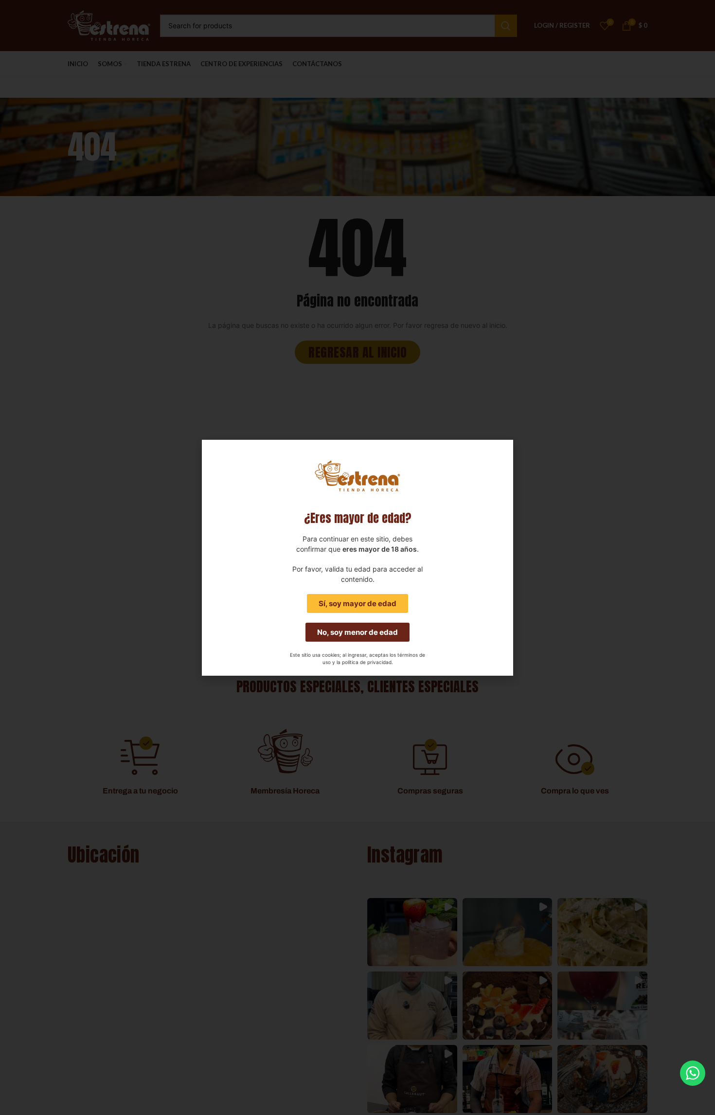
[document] (357, 557)
